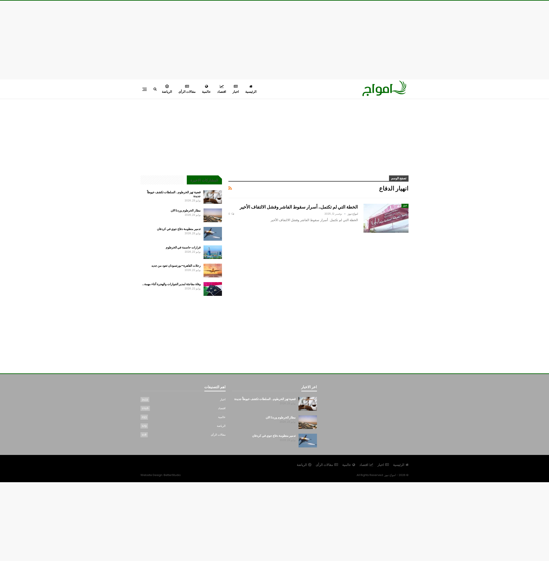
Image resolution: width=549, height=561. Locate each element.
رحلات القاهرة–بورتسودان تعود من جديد (176, 265)
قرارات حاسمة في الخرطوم (183, 247)
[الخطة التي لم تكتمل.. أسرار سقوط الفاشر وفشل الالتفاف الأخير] (386, 218)
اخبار (235, 91)
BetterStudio (172, 475)
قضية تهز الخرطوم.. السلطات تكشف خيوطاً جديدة (174, 194)
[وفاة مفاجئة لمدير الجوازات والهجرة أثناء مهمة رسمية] (213, 289)
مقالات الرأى (187, 91)
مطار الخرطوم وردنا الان (186, 210)
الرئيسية (250, 91)
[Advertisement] (274, 39)
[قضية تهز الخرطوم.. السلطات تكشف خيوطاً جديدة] (213, 197)
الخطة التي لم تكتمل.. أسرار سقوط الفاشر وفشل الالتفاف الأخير (299, 207)
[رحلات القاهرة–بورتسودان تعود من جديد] (213, 270)
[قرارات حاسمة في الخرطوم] (213, 252)
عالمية (206, 91)
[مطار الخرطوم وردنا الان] (213, 215)
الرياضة (167, 91)
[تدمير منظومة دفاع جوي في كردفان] (213, 234)
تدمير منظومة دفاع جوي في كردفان (179, 229)
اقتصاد (221, 91)
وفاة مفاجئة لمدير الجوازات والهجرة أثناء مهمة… (171, 284)
